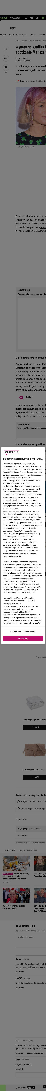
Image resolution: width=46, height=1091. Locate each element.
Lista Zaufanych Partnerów (29, 623)
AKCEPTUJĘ (23, 639)
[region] (23, 545)
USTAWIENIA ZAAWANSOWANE (22, 632)
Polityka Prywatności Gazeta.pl (15, 553)
